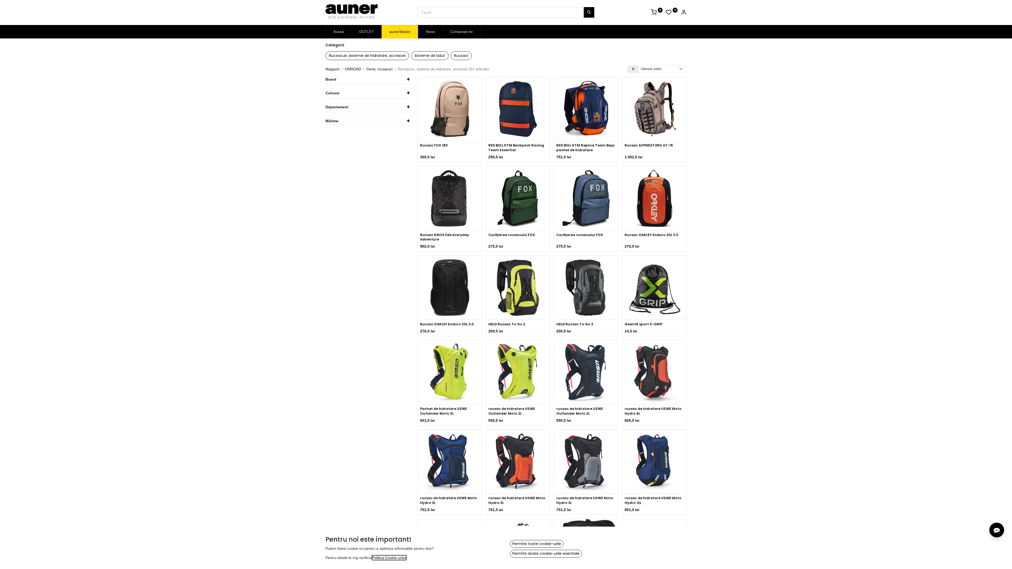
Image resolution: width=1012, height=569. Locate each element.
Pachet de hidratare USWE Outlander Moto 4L (443, 411)
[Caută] (589, 12)
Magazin (332, 69)
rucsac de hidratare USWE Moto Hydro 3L (448, 500)
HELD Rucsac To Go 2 (506, 324)
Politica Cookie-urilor (389, 558)
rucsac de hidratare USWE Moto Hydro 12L (653, 500)
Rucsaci (461, 55)
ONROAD (353, 69)
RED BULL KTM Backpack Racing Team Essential (516, 147)
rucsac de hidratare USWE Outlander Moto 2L (511, 411)
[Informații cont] (684, 13)
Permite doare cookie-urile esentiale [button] (546, 553)
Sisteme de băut (430, 55)
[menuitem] (338, 32)
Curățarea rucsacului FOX (511, 235)
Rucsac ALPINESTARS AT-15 (649, 145)
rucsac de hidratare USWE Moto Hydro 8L (653, 411)
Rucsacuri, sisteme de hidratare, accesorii (367, 55)
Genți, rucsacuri (379, 69)
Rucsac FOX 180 (434, 145)
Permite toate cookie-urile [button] (536, 543)
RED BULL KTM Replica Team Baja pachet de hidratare (585, 147)
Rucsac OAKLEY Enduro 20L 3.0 (651, 235)
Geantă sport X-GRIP (643, 324)
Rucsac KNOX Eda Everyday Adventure (444, 237)
